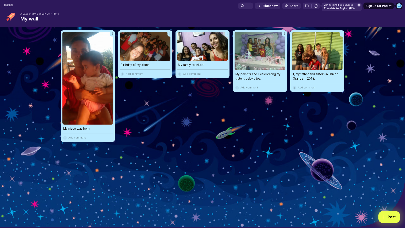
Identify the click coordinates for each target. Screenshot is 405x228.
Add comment (77, 137)
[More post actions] (112, 34)
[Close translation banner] (359, 5)
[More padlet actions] (316, 6)
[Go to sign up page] (399, 6)
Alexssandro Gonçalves (35, 13)
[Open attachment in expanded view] (87, 78)
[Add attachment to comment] (65, 137)
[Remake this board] (307, 6)
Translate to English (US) (339, 8)
